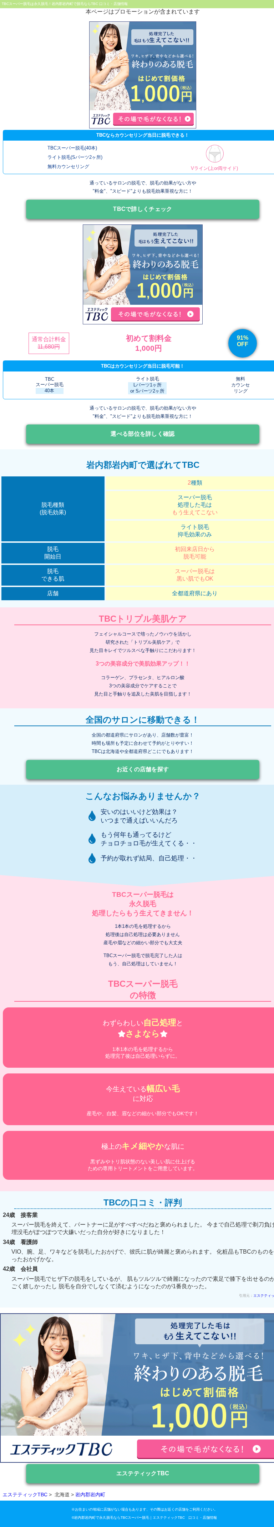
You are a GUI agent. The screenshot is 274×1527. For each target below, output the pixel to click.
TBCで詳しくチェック (142, 209)
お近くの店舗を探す (143, 769)
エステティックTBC (143, 1473)
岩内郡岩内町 (90, 1494)
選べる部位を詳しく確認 (142, 434)
